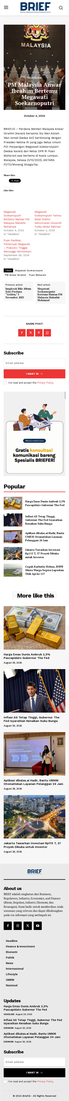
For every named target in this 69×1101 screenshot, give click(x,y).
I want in (32, 373)
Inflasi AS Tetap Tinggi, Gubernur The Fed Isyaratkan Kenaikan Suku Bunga (43, 520)
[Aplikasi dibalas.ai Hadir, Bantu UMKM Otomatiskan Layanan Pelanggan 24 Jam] (13, 536)
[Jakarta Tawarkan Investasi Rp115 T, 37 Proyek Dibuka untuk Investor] (13, 553)
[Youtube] (38, 926)
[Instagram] (18, 926)
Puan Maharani (37, 275)
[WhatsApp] (47, 332)
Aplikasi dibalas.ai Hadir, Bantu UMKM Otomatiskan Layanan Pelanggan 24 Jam (44, 536)
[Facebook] (22, 332)
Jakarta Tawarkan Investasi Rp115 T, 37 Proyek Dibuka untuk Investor (42, 553)
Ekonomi (9, 1028)
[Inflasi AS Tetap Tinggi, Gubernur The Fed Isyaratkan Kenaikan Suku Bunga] (13, 519)
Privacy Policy (45, 382)
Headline (34, 77)
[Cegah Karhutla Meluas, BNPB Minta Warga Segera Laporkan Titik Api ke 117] (13, 570)
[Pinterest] (39, 332)
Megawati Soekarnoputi (29, 270)
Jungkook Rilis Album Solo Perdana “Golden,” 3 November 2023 (18, 293)
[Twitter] (30, 332)
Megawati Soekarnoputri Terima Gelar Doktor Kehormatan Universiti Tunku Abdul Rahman (48, 219)
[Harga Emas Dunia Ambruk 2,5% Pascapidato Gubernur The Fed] (13, 503)
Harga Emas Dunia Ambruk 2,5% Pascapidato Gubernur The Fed (45, 503)
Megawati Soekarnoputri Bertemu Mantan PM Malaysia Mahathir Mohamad (16, 219)
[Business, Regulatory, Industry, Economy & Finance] (34, 872)
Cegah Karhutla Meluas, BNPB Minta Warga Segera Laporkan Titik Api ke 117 (44, 570)
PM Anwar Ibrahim (15, 275)
